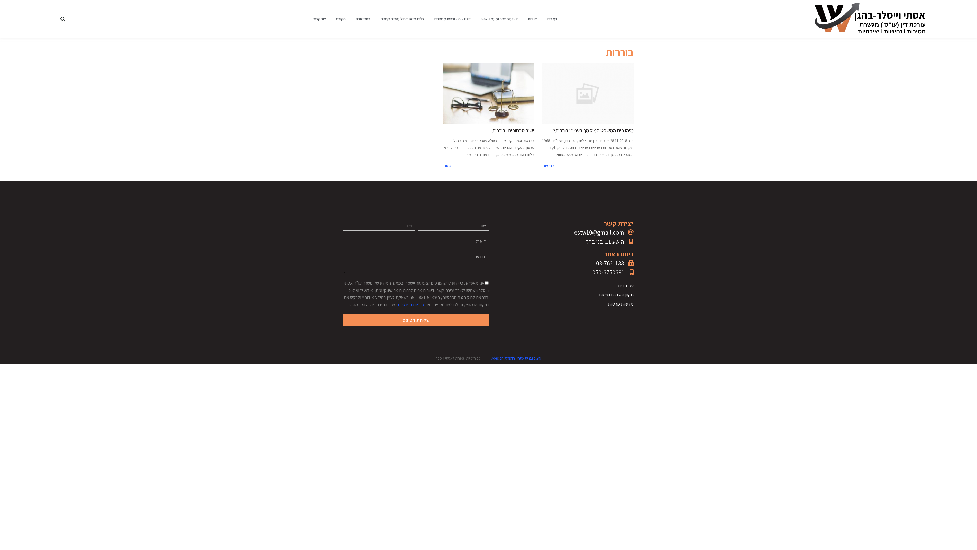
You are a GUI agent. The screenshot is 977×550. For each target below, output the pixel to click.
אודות (532, 19)
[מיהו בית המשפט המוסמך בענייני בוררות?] (588, 93)
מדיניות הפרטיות (412, 304)
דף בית (552, 19)
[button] (63, 19)
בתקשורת (363, 19)
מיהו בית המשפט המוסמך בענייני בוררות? (593, 130)
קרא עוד (548, 165)
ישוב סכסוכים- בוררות (513, 130)
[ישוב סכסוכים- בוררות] (488, 93)
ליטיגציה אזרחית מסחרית (452, 19)
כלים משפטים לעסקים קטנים (402, 19)
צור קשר (319, 19)
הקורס (341, 19)
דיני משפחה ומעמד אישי (499, 19)
